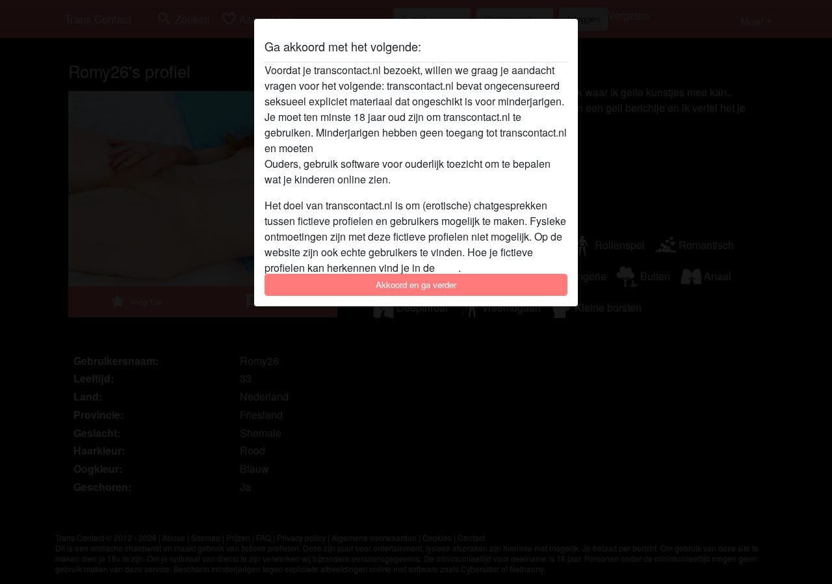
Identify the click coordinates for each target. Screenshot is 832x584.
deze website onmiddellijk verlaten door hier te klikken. (441, 147)
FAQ (447, 267)
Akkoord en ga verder (416, 284)
